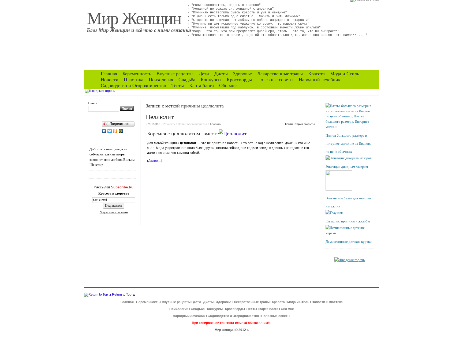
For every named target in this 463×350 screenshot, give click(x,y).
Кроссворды (239, 79)
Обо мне (228, 85)
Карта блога (201, 85)
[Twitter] (110, 131)
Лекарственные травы (280, 73)
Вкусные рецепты (174, 73)
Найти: (93, 102)
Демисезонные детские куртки (349, 241)
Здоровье (242, 73)
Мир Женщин (134, 17)
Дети (204, 73)
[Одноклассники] (115, 131)
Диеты (221, 73)
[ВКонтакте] (104, 131)
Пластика (133, 79)
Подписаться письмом (114, 212)
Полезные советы (275, 79)
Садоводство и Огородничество (133, 85)
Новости (109, 79)
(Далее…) (154, 161)
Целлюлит (160, 116)
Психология (161, 79)
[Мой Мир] (121, 131)
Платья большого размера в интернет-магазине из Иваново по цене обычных (349, 143)
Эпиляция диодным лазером (347, 166)
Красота (316, 73)
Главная (109, 73)
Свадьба (186, 79)
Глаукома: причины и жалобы (348, 221)
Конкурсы (211, 79)
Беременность (136, 73)
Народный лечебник (320, 79)
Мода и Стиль (344, 73)
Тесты (177, 85)
